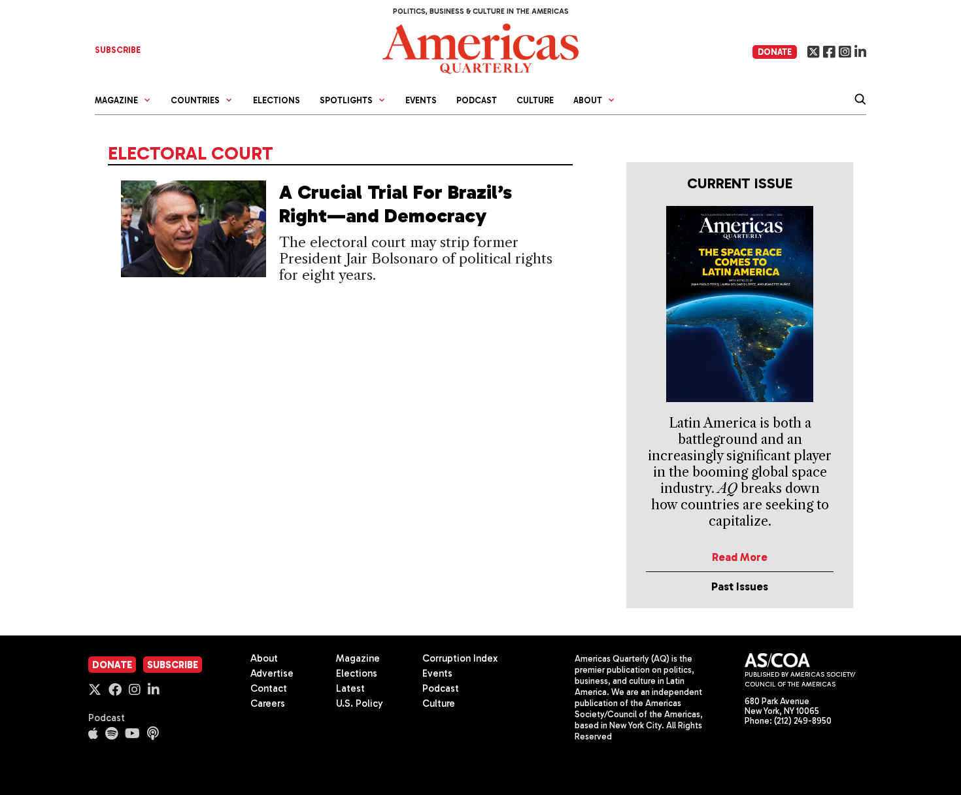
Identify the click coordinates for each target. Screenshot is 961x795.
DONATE (775, 52)
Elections (276, 100)
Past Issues (739, 586)
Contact (268, 688)
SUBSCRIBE (118, 50)
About (264, 658)
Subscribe (172, 665)
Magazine (358, 658)
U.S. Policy (359, 703)
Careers (267, 703)
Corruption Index (459, 658)
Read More (739, 557)
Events (421, 100)
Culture (535, 100)
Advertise (272, 673)
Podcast (476, 100)
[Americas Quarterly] (480, 47)
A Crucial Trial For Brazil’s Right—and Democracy (395, 204)
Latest (350, 688)
